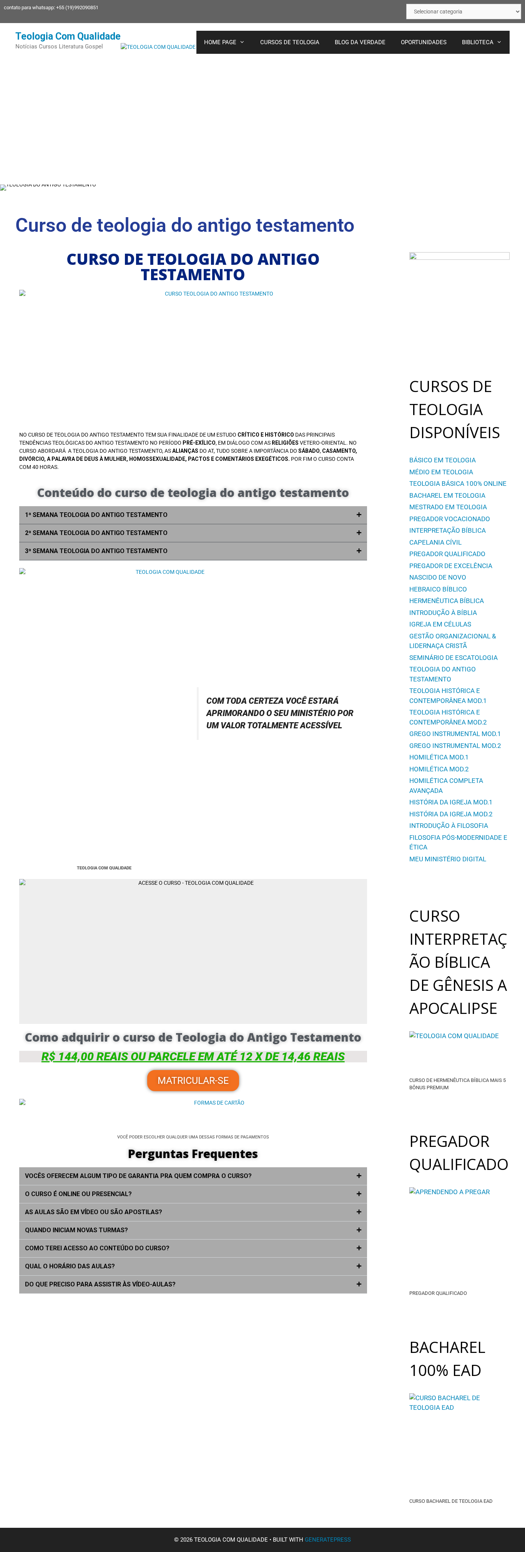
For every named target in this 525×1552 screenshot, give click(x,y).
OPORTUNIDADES (424, 42)
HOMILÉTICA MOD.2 (439, 769)
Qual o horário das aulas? (70, 1266)
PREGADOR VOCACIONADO (449, 519)
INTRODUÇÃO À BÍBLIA (443, 612)
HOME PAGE (220, 42)
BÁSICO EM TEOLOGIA (442, 460)
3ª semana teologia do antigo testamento (96, 551)
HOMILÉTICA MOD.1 (439, 757)
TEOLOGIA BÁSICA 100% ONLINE (458, 483)
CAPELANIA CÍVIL (435, 542)
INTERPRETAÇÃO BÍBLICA (447, 530)
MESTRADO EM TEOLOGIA (448, 507)
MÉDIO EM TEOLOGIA (441, 472)
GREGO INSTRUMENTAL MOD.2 (455, 745)
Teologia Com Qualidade (68, 36)
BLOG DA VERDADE (360, 42)
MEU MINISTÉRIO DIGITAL (447, 859)
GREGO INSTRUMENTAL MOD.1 (455, 734)
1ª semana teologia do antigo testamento (96, 514)
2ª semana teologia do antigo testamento (96, 533)
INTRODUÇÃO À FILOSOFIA (448, 825)
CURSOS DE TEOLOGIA (289, 42)
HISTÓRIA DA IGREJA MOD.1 (451, 802)
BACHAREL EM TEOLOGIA (447, 495)
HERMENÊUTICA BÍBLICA (446, 601)
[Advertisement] (262, 119)
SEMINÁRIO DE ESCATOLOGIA (453, 657)
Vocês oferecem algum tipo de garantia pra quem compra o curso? (138, 1176)
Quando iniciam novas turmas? (76, 1230)
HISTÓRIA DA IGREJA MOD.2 (451, 814)
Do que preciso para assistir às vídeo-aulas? (100, 1284)
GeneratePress (328, 1539)
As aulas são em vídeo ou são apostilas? (93, 1212)
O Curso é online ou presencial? (78, 1194)
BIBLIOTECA (477, 42)
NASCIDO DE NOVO (437, 577)
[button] (193, 515)
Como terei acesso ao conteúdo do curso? (97, 1248)
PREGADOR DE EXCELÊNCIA (450, 566)
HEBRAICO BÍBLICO (438, 589)
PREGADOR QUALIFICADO (447, 554)
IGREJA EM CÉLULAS (440, 624)
